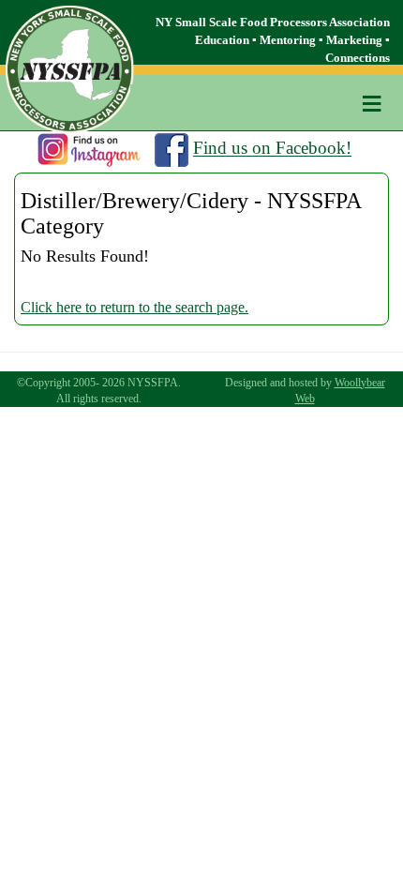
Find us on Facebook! (272, 148)
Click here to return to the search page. (134, 307)
